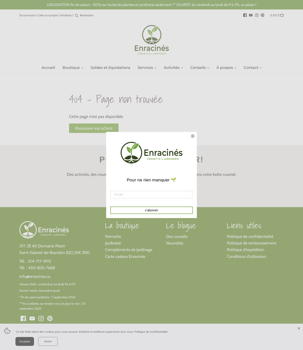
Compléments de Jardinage (128, 249)
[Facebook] (245, 15)
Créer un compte (48, 15)
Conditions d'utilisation (246, 256)
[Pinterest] (262, 15)
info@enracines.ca (34, 276)
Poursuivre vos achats (93, 128)
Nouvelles (174, 243)
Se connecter (27, 15)
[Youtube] (250, 15)
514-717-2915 (39, 261)
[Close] (299, 328)
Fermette (113, 236)
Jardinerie (113, 243)
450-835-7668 (41, 267)
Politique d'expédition (245, 249)
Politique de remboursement (251, 243)
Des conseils (177, 236)
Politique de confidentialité (250, 236)
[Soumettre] (76, 16)
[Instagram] (256, 15)
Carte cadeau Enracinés (125, 256)
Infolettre (66, 15)
